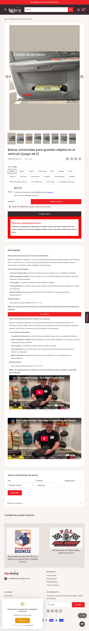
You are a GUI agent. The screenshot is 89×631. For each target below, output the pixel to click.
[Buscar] (70, 9)
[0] (83, 9)
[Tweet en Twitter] (75, 158)
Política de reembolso (14, 503)
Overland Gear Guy (15, 159)
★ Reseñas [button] (87, 317)
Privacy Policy (52, 575)
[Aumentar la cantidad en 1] (26, 202)
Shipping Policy (52, 582)
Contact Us (8, 596)
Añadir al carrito (56, 202)
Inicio (5, 19)
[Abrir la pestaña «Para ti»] (82, 624)
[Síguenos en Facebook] (48, 611)
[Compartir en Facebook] (67, 158)
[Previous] (7, 76)
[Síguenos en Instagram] (56, 611)
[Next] (81, 76)
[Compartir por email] (79, 158)
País (9, 481)
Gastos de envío (19, 195)
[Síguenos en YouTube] (60, 611)
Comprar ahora (44, 214)
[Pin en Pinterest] (71, 158)
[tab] (44, 314)
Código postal (69, 481)
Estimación (15, 493)
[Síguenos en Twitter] (52, 611)
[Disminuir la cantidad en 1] (17, 202)
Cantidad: (11, 201)
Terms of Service (53, 585)
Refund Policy (52, 579)
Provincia (39, 481)
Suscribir (78, 605)
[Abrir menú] (5, 9)
